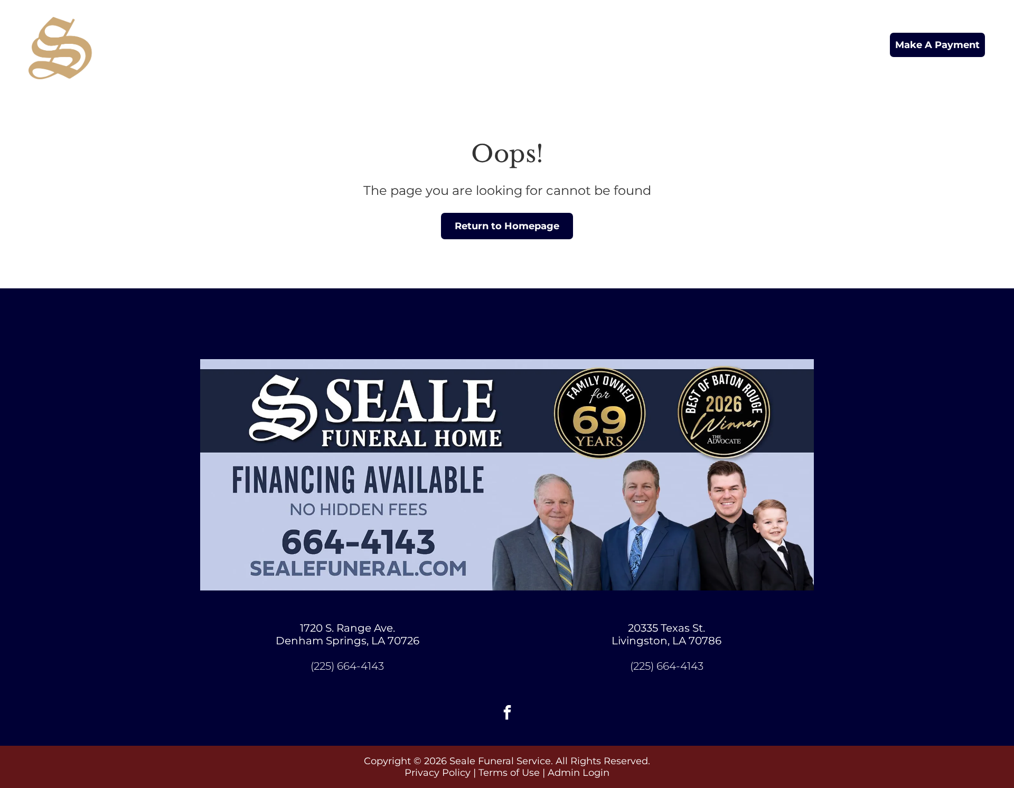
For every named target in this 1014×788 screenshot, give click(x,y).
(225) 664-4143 (347, 666)
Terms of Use (509, 772)
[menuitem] (364, 45)
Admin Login (578, 772)
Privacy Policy (438, 772)
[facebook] (507, 714)
